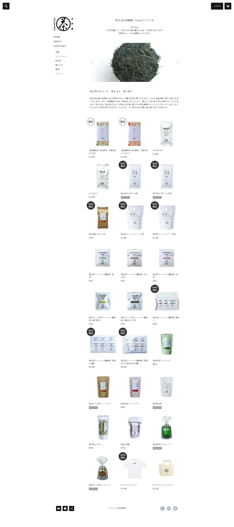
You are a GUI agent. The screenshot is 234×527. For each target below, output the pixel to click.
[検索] (6, 6)
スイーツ (59, 74)
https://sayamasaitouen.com (175, 508)
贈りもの (59, 65)
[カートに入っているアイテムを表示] (228, 6)
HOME (56, 37)
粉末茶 (58, 61)
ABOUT (57, 41)
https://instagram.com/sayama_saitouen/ (169, 508)
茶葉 (57, 52)
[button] (217, 6)
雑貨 (57, 69)
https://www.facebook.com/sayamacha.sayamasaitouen (162, 508)
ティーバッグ (61, 56)
